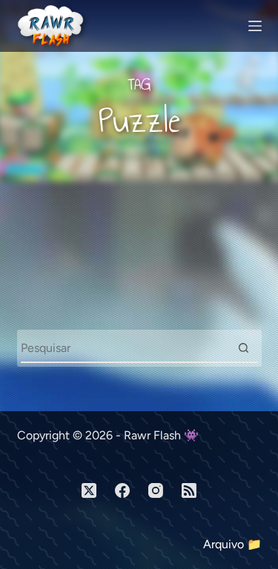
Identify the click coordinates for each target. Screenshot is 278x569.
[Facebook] (122, 490)
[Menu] (255, 26)
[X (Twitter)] (89, 490)
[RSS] (189, 490)
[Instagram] (155, 490)
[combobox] (125, 347)
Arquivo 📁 (232, 544)
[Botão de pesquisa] (244, 347)
